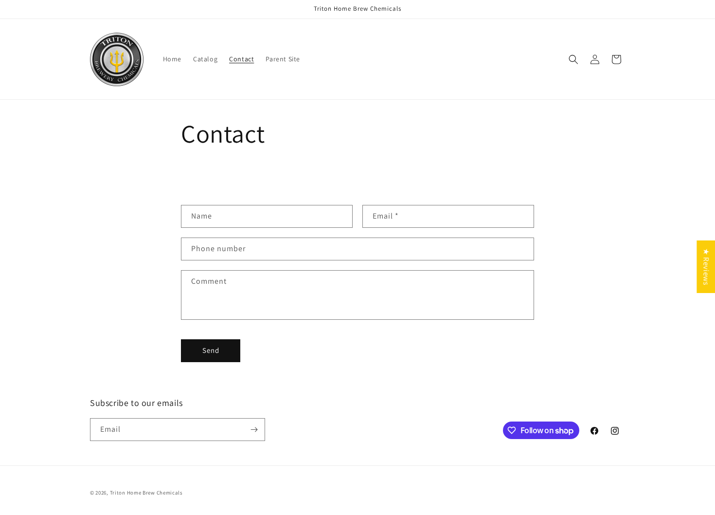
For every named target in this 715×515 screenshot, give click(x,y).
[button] (573, 59)
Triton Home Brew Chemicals (146, 492)
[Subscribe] (254, 429)
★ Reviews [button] (706, 266)
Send (210, 350)
